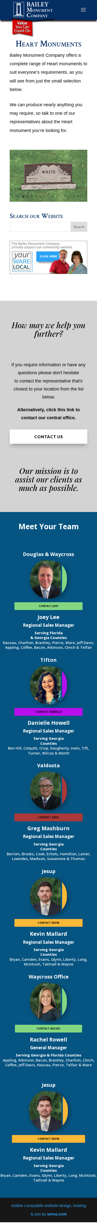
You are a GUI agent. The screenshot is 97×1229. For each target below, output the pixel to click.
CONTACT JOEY (48, 606)
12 (65, 196)
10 (57, 196)
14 (74, 196)
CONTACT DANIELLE (49, 712)
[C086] (48, 200)
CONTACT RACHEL (48, 1028)
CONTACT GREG (48, 817)
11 (61, 196)
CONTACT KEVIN (48, 922)
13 (70, 196)
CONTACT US (48, 436)
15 (78, 196)
